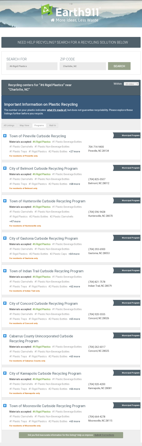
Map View (24, 125)
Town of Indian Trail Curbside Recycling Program (46, 271)
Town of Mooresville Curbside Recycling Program (47, 406)
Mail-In (52, 125)
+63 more (74, 356)
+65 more (74, 319)
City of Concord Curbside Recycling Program (43, 303)
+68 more (74, 184)
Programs (39, 125)
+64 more (74, 254)
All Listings (9, 125)
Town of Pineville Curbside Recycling (37, 136)
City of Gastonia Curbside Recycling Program (43, 238)
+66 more (74, 389)
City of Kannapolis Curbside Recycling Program (45, 373)
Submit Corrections (104, 435)
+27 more (74, 151)
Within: (119, 83)
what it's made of (56, 110)
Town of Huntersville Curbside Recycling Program (47, 201)
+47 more (15, 221)
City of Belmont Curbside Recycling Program (43, 168)
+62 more (74, 286)
